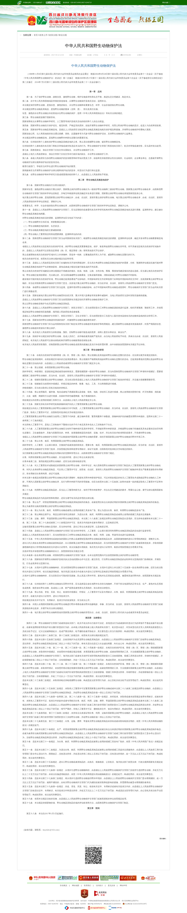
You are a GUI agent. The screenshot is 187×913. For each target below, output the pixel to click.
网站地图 (165, 2)
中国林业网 (27, 2)
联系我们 (87, 885)
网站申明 (123, 885)
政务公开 (43, 35)
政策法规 (53, 35)
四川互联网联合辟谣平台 (130, 901)
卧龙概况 (63, 885)
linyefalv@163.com (51, 830)
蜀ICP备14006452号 (95, 904)
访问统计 (99, 885)
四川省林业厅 (37, 2)
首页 (36, 35)
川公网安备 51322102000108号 (136, 904)
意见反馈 (111, 885)
